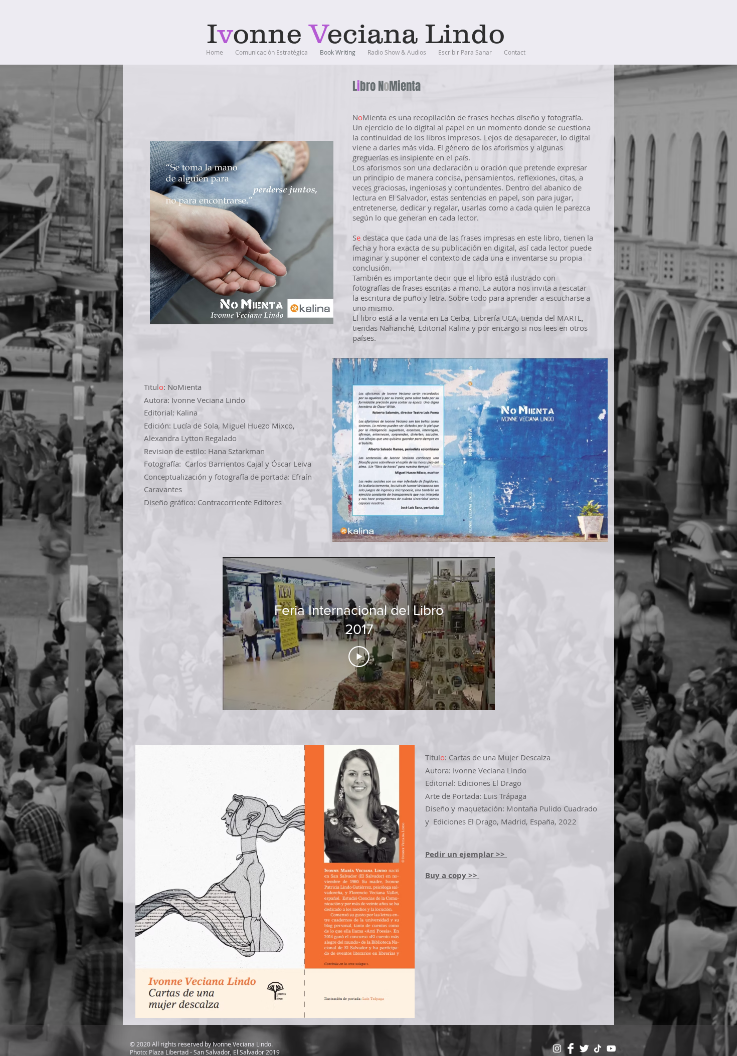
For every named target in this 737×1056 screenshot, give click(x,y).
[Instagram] (557, 1048)
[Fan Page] (570, 1048)
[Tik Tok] (597, 1048)
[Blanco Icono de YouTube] (611, 1048)
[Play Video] (359, 656)
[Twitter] (584, 1048)
